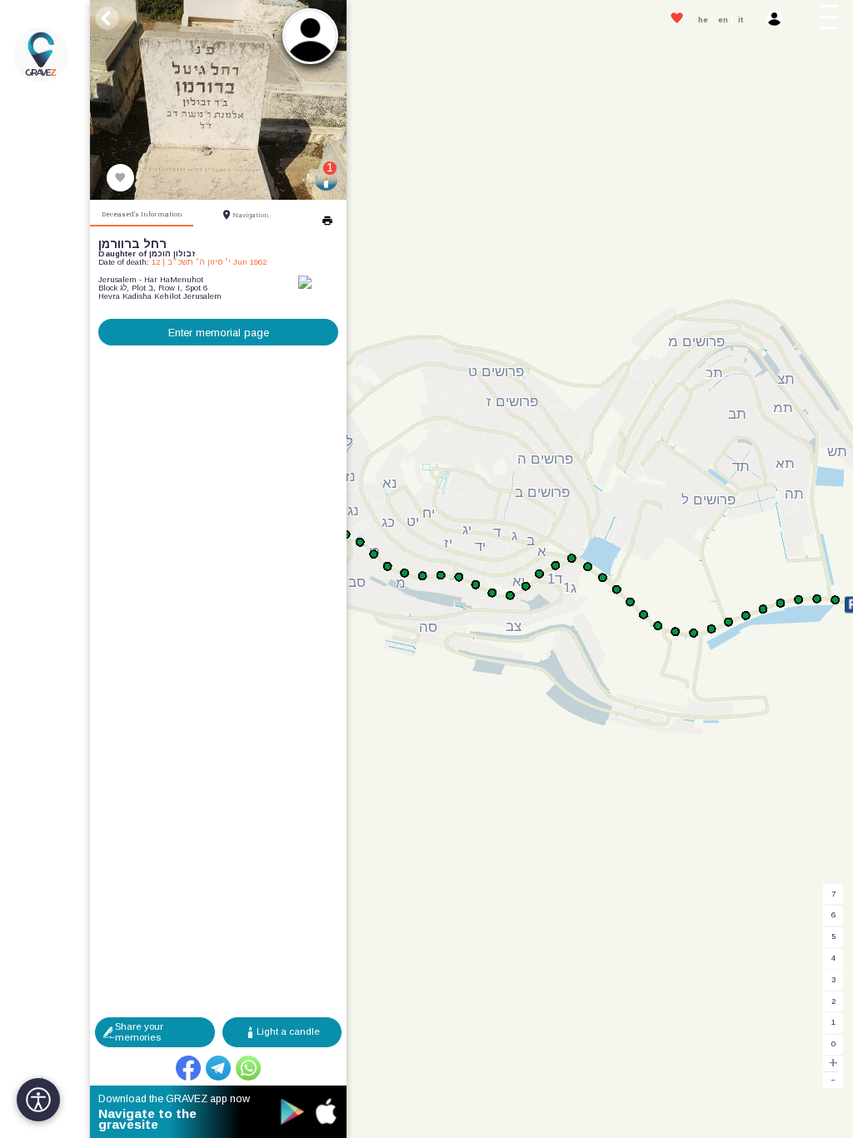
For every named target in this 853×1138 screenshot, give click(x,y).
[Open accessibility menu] (38, 1099)
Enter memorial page (218, 332)
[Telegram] (218, 1068)
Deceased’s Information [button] (142, 214)
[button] (832, 19)
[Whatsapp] (248, 1068)
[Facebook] (188, 1068)
